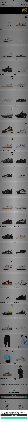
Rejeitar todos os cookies (14, 420)
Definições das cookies (14, 415)
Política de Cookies (17, 413)
